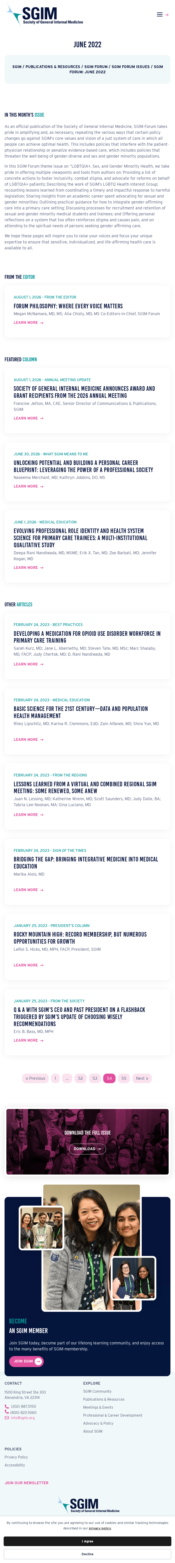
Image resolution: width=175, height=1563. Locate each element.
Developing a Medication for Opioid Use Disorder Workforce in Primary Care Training (87, 637)
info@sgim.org (23, 1418)
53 (95, 1078)
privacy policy (100, 1528)
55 (123, 1078)
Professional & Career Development (112, 1416)
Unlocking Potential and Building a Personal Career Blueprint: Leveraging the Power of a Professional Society (83, 466)
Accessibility (15, 1465)
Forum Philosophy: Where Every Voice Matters (68, 306)
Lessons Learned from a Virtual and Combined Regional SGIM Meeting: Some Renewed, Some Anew (85, 788)
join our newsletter (26, 1483)
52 (80, 1078)
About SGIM (93, 1432)
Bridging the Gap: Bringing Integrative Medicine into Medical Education (86, 863)
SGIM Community (97, 1392)
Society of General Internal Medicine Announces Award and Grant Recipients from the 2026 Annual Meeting (84, 392)
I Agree (87, 1541)
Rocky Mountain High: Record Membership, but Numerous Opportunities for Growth (80, 938)
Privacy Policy (16, 1457)
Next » (142, 1078)
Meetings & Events (98, 1408)
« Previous (35, 1078)
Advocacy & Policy (98, 1424)
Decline (87, 1554)
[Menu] (163, 14)
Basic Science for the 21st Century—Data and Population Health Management (81, 712)
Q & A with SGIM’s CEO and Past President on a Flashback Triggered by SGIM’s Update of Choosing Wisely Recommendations (79, 1016)
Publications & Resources (103, 1400)
